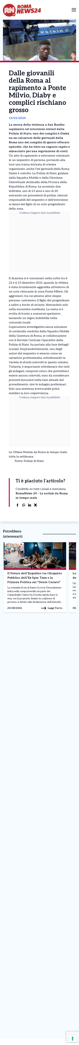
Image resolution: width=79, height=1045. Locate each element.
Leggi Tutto (55, 608)
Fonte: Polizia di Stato (29, 461)
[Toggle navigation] (74, 9)
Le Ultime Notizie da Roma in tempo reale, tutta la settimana (38, 454)
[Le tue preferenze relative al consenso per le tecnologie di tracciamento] (72, 1038)
